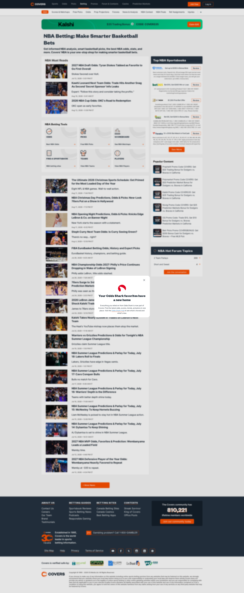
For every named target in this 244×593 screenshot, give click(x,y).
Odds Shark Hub (118, 311)
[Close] (144, 280)
